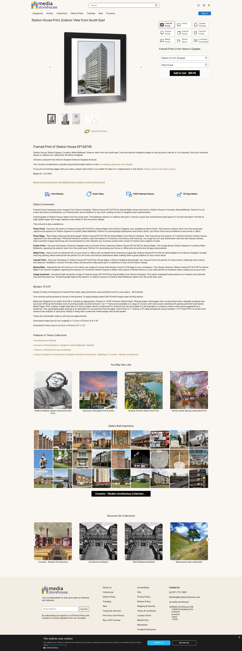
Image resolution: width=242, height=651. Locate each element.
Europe (38, 345)
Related (52, 340)
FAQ (139, 592)
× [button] (239, 637)
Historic (38, 350)
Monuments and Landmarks (57, 350)
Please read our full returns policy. (160, 169)
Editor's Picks (77, 13)
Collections (61, 13)
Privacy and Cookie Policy (58, 645)
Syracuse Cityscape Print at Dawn (98, 410)
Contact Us (174, 587)
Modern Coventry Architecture (45, 182)
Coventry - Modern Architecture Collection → (121, 493)
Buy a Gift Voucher (111, 620)
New (101, 13)
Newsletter (142, 625)
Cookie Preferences (146, 629)
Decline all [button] (184, 643)
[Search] (156, 5)
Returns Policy (144, 601)
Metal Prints (143, 620)
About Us (107, 587)
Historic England (42, 354)
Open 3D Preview (98, 131)
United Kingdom (51, 345)
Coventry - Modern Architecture (124, 354)
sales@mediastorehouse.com (186, 597)
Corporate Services (112, 611)
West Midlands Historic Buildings (71, 182)
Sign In (205, 13)
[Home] (47, 8)
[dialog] (121, 643)
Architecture (41, 340)
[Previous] (49, 67)
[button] (93, 647)
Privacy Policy (143, 597)
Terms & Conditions (146, 611)
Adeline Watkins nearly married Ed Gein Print (53, 411)
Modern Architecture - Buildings (92, 354)
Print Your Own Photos (113, 615)
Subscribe (84, 609)
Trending (91, 13)
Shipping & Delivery (146, 606)
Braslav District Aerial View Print (144, 410)
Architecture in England (63, 354)
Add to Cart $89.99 (185, 73)
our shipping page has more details (116, 164)
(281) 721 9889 (179, 592)
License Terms (144, 615)
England (65, 345)
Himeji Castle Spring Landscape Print (189, 410)
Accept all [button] (159, 643)
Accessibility (143, 587)
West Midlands (78, 345)
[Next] (141, 67)
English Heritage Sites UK (95, 182)
